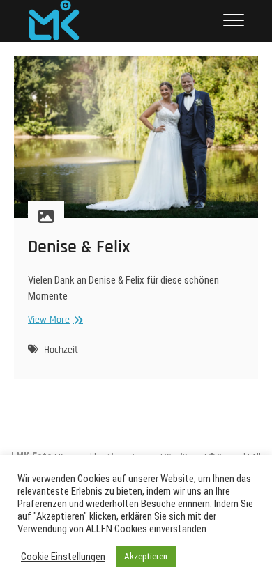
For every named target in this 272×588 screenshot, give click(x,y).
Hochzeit (61, 349)
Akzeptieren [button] (145, 556)
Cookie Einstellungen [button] (63, 556)
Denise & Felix (79, 246)
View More (54, 320)
